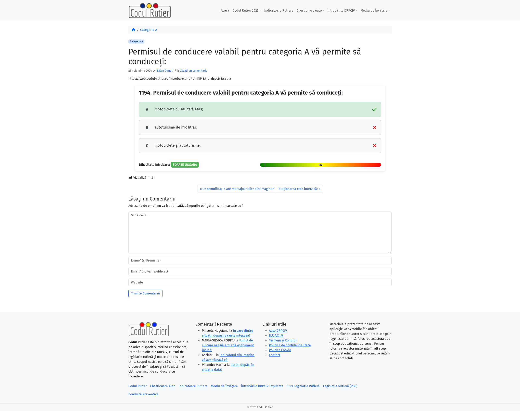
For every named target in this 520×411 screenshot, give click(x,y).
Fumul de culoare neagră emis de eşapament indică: (228, 345)
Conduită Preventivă (143, 394)
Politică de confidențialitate (290, 345)
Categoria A (148, 30)
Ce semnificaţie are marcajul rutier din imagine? (238, 189)
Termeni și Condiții (283, 340)
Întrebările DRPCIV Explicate (262, 386)
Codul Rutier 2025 (246, 10)
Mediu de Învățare (374, 10)
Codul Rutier (137, 386)
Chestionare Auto (309, 10)
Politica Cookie (280, 350)
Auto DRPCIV (278, 331)
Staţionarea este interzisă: (298, 189)
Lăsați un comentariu (193, 70)
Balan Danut (164, 70)
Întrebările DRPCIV (341, 10)
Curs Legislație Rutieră (303, 386)
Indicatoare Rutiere (278, 10)
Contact (274, 355)
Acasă (225, 10)
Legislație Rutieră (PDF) (340, 386)
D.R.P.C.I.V (276, 335)
